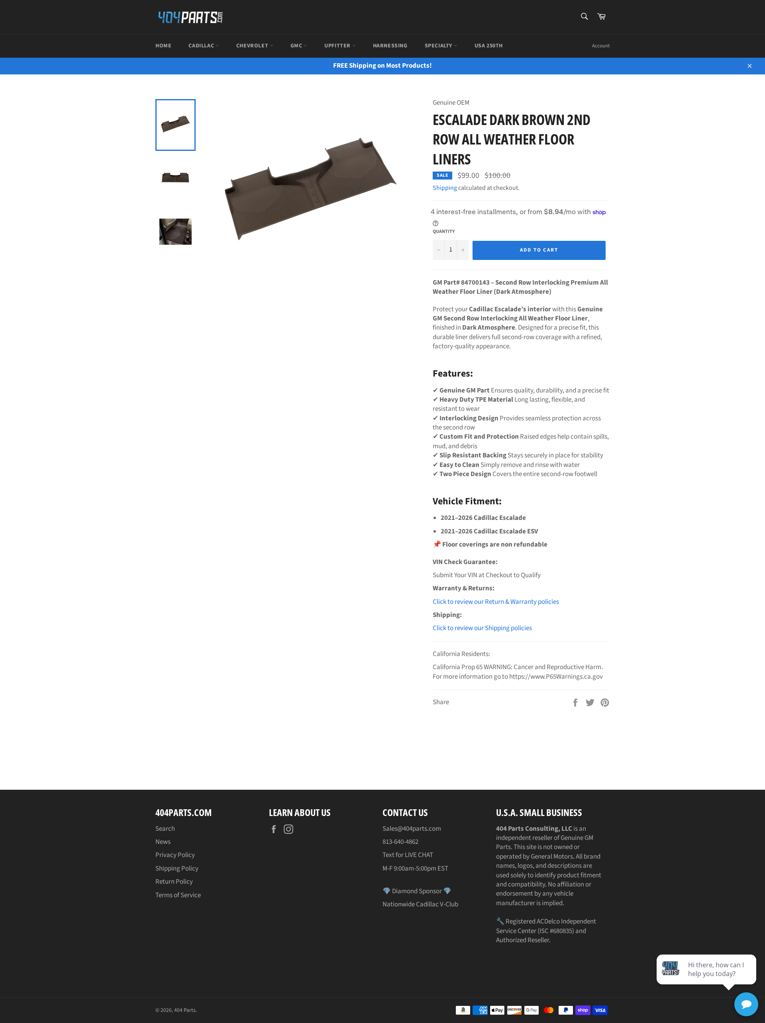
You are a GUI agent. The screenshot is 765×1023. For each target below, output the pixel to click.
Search (165, 829)
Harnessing (390, 46)
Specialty (439, 46)
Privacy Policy (175, 855)
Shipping (445, 188)
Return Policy (174, 881)
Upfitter (338, 46)
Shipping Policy (176, 868)
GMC (297, 46)
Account (601, 45)
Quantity (444, 231)
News (163, 842)
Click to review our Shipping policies (482, 628)
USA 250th (489, 46)
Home (163, 46)
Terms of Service (178, 895)
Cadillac (201, 46)
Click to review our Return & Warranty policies (496, 602)
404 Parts (185, 1010)
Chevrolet (253, 46)
